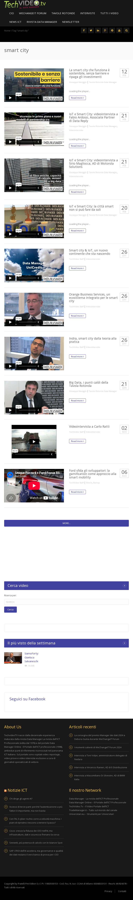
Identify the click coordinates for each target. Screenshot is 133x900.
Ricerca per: (10, 595)
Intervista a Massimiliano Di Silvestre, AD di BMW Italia (99, 777)
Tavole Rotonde (63, 13)
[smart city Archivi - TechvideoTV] (25, 4)
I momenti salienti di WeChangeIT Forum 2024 (97, 747)
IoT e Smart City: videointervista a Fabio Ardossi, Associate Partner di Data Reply (93, 117)
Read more (77, 97)
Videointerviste (76, 130)
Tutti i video (109, 13)
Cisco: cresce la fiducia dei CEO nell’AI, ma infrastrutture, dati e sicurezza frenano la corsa (34, 832)
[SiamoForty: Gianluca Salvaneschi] (13, 658)
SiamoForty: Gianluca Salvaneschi (32, 657)
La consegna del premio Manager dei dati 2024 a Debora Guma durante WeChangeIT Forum (99, 737)
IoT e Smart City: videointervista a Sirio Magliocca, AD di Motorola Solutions (93, 163)
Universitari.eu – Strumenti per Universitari (91, 814)
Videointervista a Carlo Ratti (89, 426)
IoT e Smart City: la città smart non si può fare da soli (91, 208)
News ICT (15, 21)
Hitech (89, 482)
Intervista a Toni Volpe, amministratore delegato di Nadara (100, 757)
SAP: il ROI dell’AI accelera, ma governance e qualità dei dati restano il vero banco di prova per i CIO (36, 852)
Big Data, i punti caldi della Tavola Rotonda (88, 384)
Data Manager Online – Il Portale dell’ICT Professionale (97, 802)
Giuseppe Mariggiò (78, 82)
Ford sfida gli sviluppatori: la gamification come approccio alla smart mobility (92, 473)
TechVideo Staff (76, 259)
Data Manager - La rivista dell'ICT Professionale (94, 798)
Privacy (108, 891)
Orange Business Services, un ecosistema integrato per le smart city (93, 297)
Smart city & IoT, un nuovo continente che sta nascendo (89, 252)
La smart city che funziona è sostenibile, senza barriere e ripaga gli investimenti (89, 73)
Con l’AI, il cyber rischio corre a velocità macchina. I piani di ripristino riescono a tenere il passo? (35, 820)
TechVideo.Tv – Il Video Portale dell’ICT (89, 806)
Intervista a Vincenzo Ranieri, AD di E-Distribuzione (100, 767)
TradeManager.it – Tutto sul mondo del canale (93, 810)
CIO (11, 13)
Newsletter (70, 21)
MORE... (66, 523)
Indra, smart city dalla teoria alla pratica (93, 340)
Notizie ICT (17, 790)
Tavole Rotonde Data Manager (103, 82)
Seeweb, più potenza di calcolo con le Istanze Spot (35, 842)
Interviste (87, 13)
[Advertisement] (66, 553)
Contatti (122, 891)
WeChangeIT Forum (32, 13)
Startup (96, 482)
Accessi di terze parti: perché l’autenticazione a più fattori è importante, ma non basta (35, 808)
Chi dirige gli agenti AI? (20, 798)
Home (7, 30)
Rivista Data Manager (42, 21)
